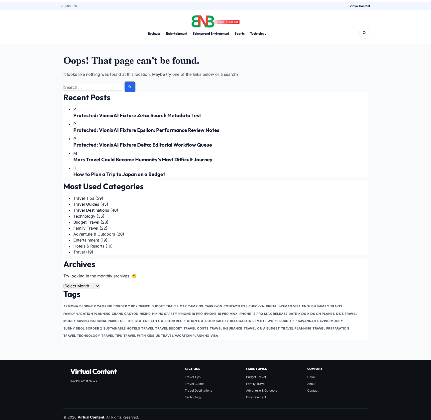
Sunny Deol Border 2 (82, 328)
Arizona (70, 306)
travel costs (196, 328)
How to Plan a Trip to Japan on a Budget (119, 174)
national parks (104, 321)
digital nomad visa (283, 306)
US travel (165, 335)
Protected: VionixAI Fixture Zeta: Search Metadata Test (137, 115)
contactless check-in (244, 306)
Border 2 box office (131, 306)
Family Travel (85, 228)
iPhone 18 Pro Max (220, 314)
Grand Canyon (125, 314)
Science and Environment (211, 33)
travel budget (168, 328)
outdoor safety (213, 321)
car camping (191, 306)
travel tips (111, 335)
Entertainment (176, 33)
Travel (79, 252)
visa (214, 335)
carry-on (213, 306)
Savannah (307, 321)
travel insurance (226, 328)
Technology (258, 33)
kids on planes (321, 314)
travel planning (296, 328)
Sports (240, 33)
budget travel (165, 306)
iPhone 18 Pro (190, 314)
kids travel (346, 314)
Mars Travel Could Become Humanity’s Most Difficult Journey (143, 159)
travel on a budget (262, 328)
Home (311, 377)
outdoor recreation (177, 321)
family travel (330, 306)
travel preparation (331, 328)
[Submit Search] (129, 86)
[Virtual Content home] (215, 20)
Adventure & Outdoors (94, 234)
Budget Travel (86, 222)
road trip (288, 321)
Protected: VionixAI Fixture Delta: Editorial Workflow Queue (142, 145)
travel (147, 328)
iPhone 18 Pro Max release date (268, 314)
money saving (76, 321)
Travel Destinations (91, 210)
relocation (240, 321)
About (311, 384)
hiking (145, 314)
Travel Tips (83, 198)
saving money (330, 321)
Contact (313, 390)
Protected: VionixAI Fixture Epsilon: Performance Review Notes (146, 130)
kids (302, 314)
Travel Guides (86, 204)
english (309, 306)
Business (154, 33)
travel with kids (138, 335)
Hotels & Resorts (88, 246)
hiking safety (164, 314)
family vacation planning (86, 314)
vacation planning (192, 335)
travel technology (81, 335)
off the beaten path (138, 321)
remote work (265, 321)
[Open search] (364, 33)
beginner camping (95, 306)
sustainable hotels (121, 328)
